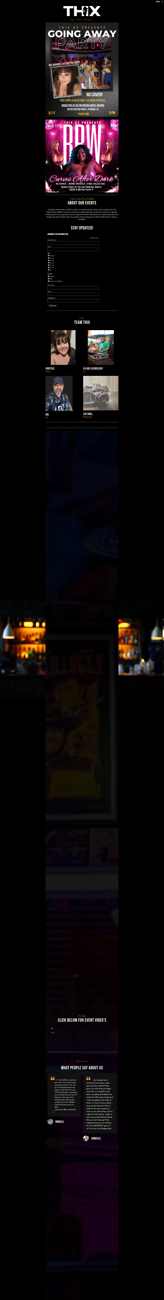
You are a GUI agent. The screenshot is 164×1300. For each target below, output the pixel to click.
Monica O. (59, 1121)
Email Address (52, 240)
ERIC (47, 414)
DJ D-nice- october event (93, 368)
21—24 (51, 258)
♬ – (53, 1032)
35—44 (51, 263)
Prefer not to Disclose (55, 281)
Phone (49, 291)
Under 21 (52, 256)
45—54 (51, 265)
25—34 (51, 260)
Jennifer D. (96, 1138)
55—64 (51, 267)
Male (50, 279)
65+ (50, 270)
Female (51, 276)
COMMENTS (51, 298)
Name (49, 246)
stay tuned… (88, 413)
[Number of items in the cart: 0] (162, 1)
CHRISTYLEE (50, 368)
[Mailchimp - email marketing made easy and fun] (88, 307)
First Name (50, 285)
